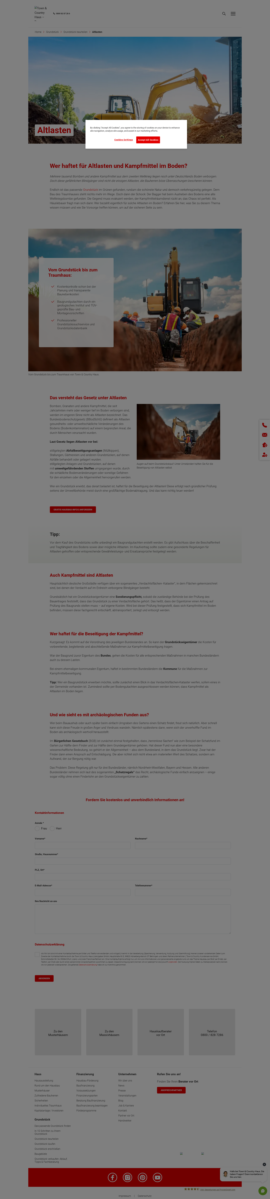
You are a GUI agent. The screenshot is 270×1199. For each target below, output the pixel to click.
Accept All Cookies (148, 140)
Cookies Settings (123, 140)
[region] (136, 134)
